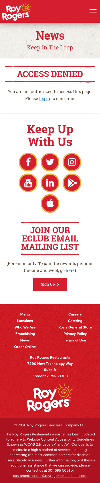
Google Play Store (72, 183)
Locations (25, 321)
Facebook (28, 162)
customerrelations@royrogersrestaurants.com (49, 475)
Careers (75, 314)
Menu (25, 314)
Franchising (25, 334)
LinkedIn (50, 183)
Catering (75, 321)
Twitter (50, 162)
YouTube (28, 183)
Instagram (72, 162)
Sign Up (48, 284)
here (70, 270)
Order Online (25, 347)
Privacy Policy (75, 334)
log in (44, 98)
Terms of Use (75, 340)
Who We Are (25, 327)
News (25, 340)
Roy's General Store (75, 327)
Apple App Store (50, 203)
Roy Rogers (17, 11)
